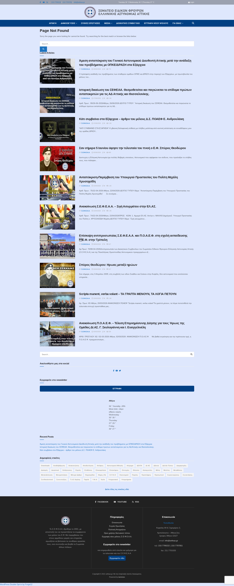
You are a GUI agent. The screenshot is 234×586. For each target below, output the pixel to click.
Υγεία (103, 479)
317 (109, 269)
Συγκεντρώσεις (173, 475)
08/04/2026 (97, 244)
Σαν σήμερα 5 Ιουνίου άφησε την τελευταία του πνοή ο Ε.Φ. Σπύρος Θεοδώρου (132, 148)
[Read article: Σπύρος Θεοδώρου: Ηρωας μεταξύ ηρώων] (57, 275)
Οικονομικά (124, 475)
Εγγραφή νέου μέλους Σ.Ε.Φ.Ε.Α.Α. (117, 536)
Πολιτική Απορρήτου (117, 529)
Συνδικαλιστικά (47, 479)
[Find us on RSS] (47, 2)
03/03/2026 (97, 331)
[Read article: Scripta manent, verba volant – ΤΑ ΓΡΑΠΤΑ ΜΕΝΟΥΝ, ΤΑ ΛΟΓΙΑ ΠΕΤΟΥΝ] (57, 304)
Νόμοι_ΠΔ (102, 475)
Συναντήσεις (187, 475)
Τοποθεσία (168, 523)
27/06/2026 (97, 98)
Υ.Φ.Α (95, 479)
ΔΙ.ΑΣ (148, 465)
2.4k (109, 98)
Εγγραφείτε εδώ (117, 558)
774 (109, 69)
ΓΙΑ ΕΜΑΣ (177, 23)
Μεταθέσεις (177, 470)
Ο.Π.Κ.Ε (113, 475)
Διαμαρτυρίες (181, 465)
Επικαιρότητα (101, 470)
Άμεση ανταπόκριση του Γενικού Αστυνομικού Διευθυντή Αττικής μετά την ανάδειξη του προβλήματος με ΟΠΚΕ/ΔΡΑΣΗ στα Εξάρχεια (96, 444)
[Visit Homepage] (117, 12)
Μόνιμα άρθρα (76, 475)
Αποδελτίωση (88, 465)
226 (109, 331)
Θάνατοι (136, 470)
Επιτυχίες (125, 470)
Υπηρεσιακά (113, 479)
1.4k (109, 211)
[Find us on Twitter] (120, 370)
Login (192, 2)
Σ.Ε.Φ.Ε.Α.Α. (85, 69)
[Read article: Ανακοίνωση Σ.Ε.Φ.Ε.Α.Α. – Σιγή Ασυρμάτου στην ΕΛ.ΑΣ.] (57, 217)
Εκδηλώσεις (67, 470)
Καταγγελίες (147, 470)
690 (109, 152)
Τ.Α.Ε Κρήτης (75, 479)
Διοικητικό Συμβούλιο (128, 23)
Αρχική (52, 23)
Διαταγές (44, 470)
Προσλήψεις (146, 475)
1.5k (109, 123)
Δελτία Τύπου (167, 465)
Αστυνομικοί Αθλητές (115, 465)
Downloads (45, 465)
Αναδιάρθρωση (59, 465)
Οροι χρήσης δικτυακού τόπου (117, 533)
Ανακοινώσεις (74, 465)
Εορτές (78, 470)
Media (107, 23)
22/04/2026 (97, 186)
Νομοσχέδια (90, 475)
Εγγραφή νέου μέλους (156, 23)
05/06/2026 (97, 152)
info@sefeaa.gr (79, 2)
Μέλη (158, 470)
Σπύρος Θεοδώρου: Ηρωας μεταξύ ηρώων (108, 264)
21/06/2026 (97, 123)
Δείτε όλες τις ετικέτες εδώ (117, 489)
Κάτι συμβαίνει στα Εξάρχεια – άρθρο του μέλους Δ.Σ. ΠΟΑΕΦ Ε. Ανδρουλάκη (131, 119)
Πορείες (135, 475)
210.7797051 (67, 2)
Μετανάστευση (46, 475)
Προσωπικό (159, 475)
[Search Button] (193, 23)
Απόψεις (100, 465)
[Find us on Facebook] (40, 2)
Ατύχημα (130, 465)
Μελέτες (167, 470)
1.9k (109, 298)
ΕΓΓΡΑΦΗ (117, 389)
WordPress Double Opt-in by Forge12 (16, 584)
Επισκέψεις (114, 470)
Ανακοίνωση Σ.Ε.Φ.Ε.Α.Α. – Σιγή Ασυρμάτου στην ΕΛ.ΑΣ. (117, 206)
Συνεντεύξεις (61, 479)
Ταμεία (86, 479)
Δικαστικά (55, 470)
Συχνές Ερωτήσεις (90, 23)
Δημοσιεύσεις (68, 23)
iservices (121, 577)
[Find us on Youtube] (44, 2)
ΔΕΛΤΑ (139, 465)
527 (109, 244)
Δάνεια (156, 465)
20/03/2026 (97, 298)
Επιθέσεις (88, 470)
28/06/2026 (97, 69)
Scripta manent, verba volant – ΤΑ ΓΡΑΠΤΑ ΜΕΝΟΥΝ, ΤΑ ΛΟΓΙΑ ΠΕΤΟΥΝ (127, 294)
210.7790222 (56, 2)
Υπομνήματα (126, 479)
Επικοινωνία (117, 522)
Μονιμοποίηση (61, 475)
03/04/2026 (97, 269)
